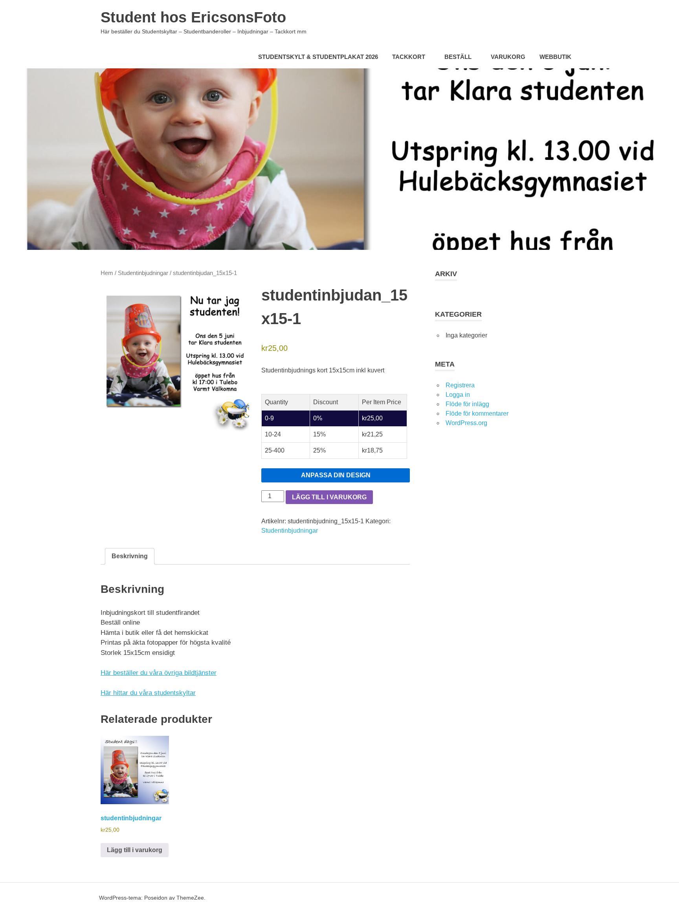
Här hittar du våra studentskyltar (148, 693)
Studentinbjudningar (143, 273)
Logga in (458, 394)
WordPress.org (466, 423)
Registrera (460, 385)
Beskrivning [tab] (130, 556)
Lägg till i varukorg (329, 497)
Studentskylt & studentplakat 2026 (318, 56)
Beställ (458, 56)
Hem (107, 273)
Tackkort (408, 56)
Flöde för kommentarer (477, 413)
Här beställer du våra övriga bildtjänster (159, 672)
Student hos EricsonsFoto (193, 17)
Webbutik (555, 56)
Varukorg (508, 56)
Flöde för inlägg (467, 404)
